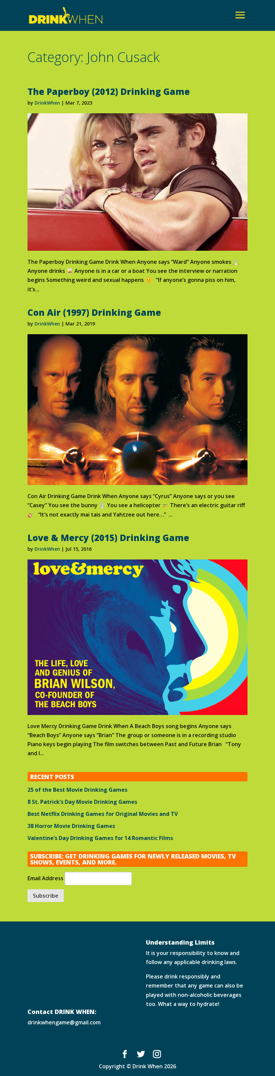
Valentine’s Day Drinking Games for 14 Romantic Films (100, 838)
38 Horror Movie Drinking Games (71, 826)
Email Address (45, 878)
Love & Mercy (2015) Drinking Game (108, 538)
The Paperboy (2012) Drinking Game (109, 91)
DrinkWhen (47, 103)
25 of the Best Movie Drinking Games (77, 789)
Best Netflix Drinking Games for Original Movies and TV (103, 814)
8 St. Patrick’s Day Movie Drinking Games (82, 801)
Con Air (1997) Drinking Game (94, 312)
